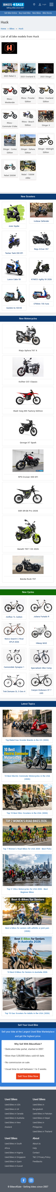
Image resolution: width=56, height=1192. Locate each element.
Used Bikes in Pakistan (42, 1113)
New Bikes (36, 13)
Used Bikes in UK (12, 1109)
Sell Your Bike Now (28, 1076)
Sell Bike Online (10, 13)
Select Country (34, 4)
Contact (36, 1152)
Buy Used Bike (24, 13)
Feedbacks (37, 1161)
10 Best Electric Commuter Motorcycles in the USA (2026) (27, 778)
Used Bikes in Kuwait (14, 1166)
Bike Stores (47, 13)
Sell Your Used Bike (28, 1025)
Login (44, 4)
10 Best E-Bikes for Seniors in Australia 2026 (27, 972)
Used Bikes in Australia (14, 1118)
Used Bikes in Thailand (42, 1131)
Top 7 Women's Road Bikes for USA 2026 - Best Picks (27, 848)
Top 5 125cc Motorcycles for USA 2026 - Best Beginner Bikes (27, 891)
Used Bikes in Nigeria (14, 1152)
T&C (34, 1157)
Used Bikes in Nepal (41, 1118)
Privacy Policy (44, 1157)
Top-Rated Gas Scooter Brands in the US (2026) (27, 740)
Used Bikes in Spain (13, 1161)
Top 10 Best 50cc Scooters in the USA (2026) (27, 813)
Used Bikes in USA (12, 1104)
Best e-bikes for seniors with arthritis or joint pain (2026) (27, 930)
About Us (36, 1143)
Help (35, 1148)
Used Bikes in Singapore (15, 1157)
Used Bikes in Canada (14, 1113)
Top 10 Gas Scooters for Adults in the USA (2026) (27, 1013)
